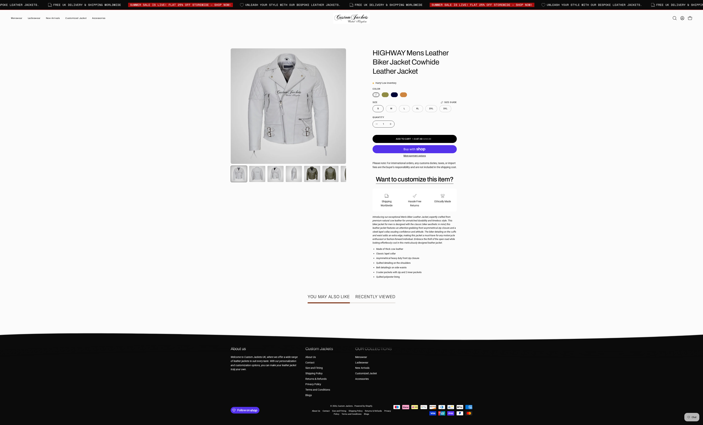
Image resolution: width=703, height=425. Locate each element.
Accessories (362, 378)
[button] (53, 18)
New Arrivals (362, 367)
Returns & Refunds (316, 378)
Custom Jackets (345, 406)
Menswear (361, 357)
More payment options (414, 155)
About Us (310, 357)
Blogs (308, 395)
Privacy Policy (313, 384)
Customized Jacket (366, 373)
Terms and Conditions (317, 389)
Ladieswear (361, 362)
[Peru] (403, 94)
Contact (310, 362)
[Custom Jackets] (351, 18)
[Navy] (394, 94)
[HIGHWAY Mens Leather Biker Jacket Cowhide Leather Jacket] (239, 174)
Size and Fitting (314, 367)
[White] (376, 94)
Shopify (368, 406)
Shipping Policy (314, 373)
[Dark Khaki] (385, 94)
